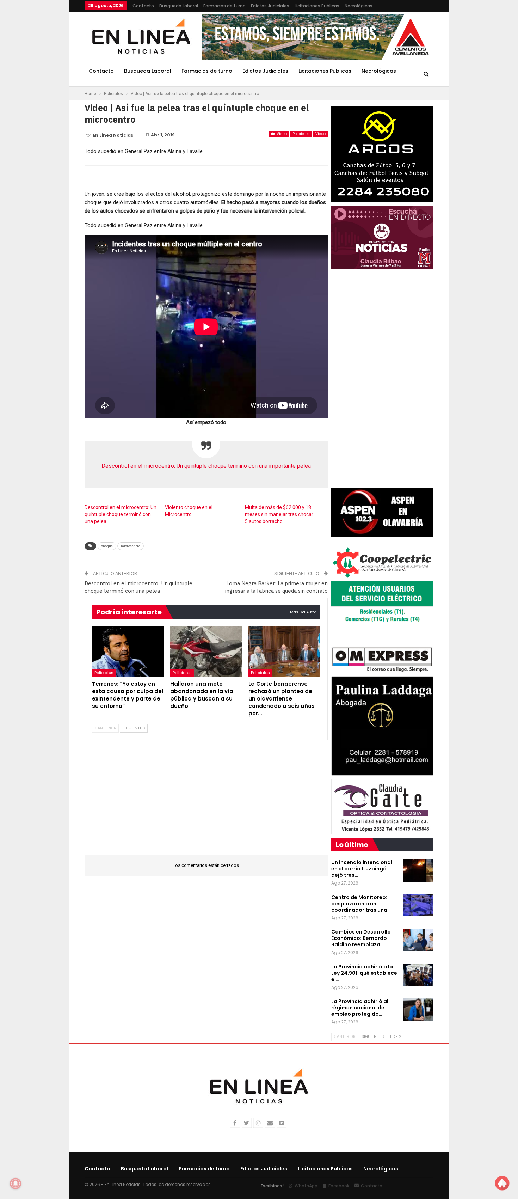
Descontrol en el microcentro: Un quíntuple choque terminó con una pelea (120, 514)
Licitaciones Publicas (317, 6)
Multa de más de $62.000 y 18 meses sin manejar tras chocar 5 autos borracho (279, 514)
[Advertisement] (41, 106)
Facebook (338, 1186)
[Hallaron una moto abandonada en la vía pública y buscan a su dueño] (206, 651)
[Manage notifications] (15, 1183)
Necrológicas (358, 6)
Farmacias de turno (224, 6)
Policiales (301, 133)
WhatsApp (306, 1186)
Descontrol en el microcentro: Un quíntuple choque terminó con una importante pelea (206, 466)
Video (281, 133)
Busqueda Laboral (178, 6)
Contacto (143, 6)
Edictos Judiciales (270, 6)
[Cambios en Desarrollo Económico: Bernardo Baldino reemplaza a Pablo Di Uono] (418, 940)
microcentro (130, 546)
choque (107, 546)
